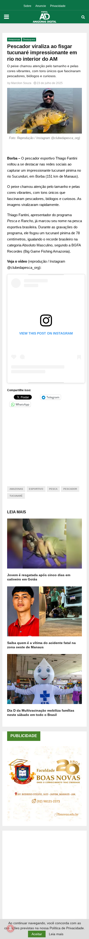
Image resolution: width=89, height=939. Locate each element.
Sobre (27, 6)
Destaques (29, 39)
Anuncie (40, 6)
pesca (53, 489)
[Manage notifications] (10, 928)
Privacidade (58, 6)
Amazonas (14, 39)
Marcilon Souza (21, 83)
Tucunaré (16, 495)
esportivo (36, 489)
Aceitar (37, 934)
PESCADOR (70, 489)
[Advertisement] (44, 443)
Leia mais (56, 934)
